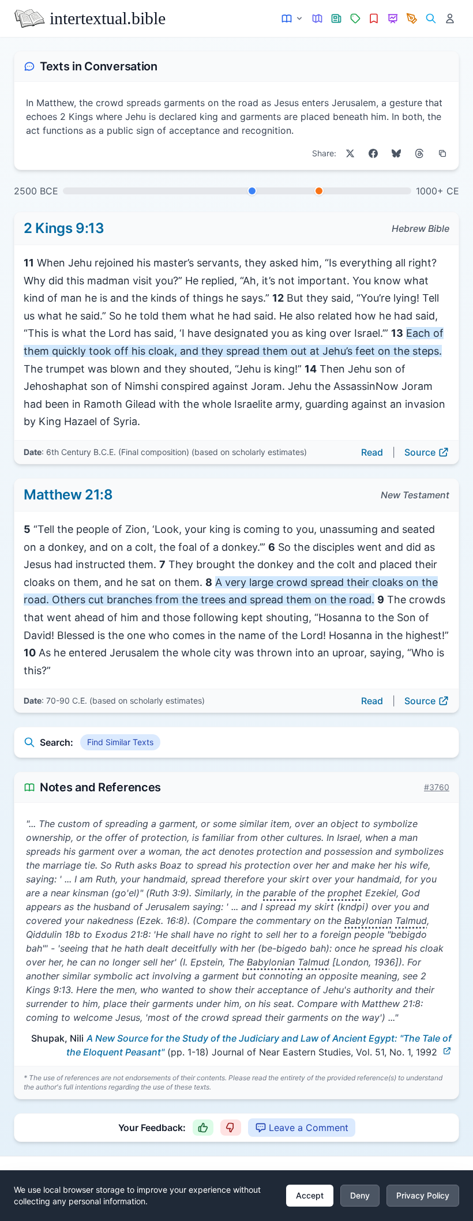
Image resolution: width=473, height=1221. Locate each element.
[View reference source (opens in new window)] (447, 1050)
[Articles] (336, 18)
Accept (310, 1195)
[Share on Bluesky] (396, 153)
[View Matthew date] (319, 191)
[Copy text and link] (442, 153)
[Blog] (412, 18)
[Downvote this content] (230, 1127)
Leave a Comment (308, 1127)
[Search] (430, 18)
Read (372, 452)
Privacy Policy (422, 1195)
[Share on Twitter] (350, 153)
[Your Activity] (449, 18)
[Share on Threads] (419, 153)
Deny (360, 1195)
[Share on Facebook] (373, 153)
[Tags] (355, 18)
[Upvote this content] (203, 1127)
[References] (374, 18)
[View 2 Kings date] (252, 191)
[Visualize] (393, 18)
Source (420, 452)
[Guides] (317, 18)
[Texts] (292, 18)
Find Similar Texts (120, 742)
